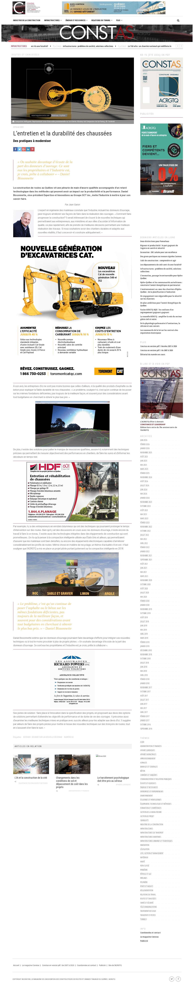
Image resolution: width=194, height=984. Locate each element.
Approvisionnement (147, 758)
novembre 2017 (146, 687)
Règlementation (146, 890)
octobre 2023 (145, 506)
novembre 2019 (146, 609)
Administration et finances (79, 791)
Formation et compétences (150, 808)
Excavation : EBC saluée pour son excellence (158, 252)
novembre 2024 (146, 477)
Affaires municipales (148, 754)
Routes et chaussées (25, 55)
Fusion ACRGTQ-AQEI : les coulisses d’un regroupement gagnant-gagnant (157, 311)
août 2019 (144, 617)
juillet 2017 (144, 699)
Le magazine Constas (149, 936)
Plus (118, 20)
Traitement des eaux (148, 911)
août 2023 (144, 510)
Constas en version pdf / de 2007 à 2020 (156, 350)
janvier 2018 (144, 683)
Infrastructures (52, 20)
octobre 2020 (145, 584)
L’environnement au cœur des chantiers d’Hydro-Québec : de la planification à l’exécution (161, 290)
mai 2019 (143, 629)
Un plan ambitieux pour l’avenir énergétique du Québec (160, 304)
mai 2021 (143, 572)
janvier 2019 (144, 646)
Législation (144, 849)
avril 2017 (144, 712)
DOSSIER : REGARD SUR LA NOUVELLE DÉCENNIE (42, 737)
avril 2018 (144, 675)
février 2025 (144, 473)
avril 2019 (144, 634)
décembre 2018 (146, 650)
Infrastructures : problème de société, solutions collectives (160, 270)
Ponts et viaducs (146, 886)
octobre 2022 (145, 530)
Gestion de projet (147, 816)
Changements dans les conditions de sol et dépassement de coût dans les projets (72, 782)
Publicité (144, 941)
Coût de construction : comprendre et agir (158, 260)
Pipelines (143, 878)
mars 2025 (144, 469)
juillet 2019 (144, 621)
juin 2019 (143, 625)
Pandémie (144, 869)
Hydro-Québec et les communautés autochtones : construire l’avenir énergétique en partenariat (161, 283)
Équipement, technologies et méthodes (33, 783)
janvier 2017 (144, 720)
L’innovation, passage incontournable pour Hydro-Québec (161, 277)
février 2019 (144, 642)
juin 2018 (143, 666)
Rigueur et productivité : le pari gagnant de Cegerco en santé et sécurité (159, 246)
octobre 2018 (145, 658)
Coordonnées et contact (150, 932)
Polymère (144, 882)
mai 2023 (143, 514)
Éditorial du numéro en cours (152, 354)
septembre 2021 (146, 559)
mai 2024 (143, 493)
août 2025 (144, 456)
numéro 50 (69, 737)
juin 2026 (143, 440)
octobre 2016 (145, 724)
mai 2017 (143, 708)
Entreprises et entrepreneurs (151, 791)
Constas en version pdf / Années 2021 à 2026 (158, 346)
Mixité (142, 861)
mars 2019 (144, 638)
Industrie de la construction (26, 20)
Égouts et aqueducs (148, 783)
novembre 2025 (146, 452)
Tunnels (143, 919)
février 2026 (144, 444)
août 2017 (144, 695)
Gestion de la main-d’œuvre (151, 812)
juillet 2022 (144, 535)
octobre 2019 (145, 613)
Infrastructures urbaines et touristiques (156, 841)
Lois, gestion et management (151, 853)
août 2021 (144, 563)
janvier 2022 (144, 551)
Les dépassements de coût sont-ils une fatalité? (161, 264)
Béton (142, 771)
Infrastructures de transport (151, 832)
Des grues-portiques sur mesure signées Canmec (161, 256)
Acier (142, 742)
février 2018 (144, 679)
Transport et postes (148, 915)
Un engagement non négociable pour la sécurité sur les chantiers (161, 297)
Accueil (16, 965)
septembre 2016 (146, 728)
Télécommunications (148, 907)
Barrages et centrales (149, 766)
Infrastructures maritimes (150, 836)
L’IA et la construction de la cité (31, 777)
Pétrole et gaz (145, 874)
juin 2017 (143, 704)
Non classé (144, 865)
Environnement (146, 795)
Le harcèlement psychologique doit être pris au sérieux (113, 779)
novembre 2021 (146, 555)
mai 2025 (143, 465)
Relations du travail (100, 20)
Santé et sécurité (147, 902)
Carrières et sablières (148, 775)
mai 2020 (143, 596)
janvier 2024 (144, 497)
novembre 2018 (146, 654)
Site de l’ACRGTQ (115, 965)
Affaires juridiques (123, 784)
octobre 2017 (145, 691)
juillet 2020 (144, 592)
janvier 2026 (144, 448)
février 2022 (144, 547)
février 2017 (144, 716)
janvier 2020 (144, 605)
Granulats (144, 820)
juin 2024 (143, 489)
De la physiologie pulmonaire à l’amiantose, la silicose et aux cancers (160, 324)
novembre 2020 (146, 580)
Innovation (144, 845)
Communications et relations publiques (156, 779)
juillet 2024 (144, 485)
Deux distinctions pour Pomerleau (154, 241)
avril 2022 (144, 543)
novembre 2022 (146, 526)
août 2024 (144, 481)
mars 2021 (144, 576)
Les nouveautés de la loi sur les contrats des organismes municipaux (159, 331)
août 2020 (144, 588)
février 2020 (144, 601)
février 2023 (144, 522)
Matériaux (144, 857)
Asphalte (143, 762)
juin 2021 (143, 568)
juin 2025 (143, 460)
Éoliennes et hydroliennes (150, 799)
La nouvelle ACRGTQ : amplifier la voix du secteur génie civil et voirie (161, 318)
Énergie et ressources (75, 20)
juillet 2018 (144, 662)
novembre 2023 (146, 502)
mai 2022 (143, 539)
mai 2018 (143, 671)
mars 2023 (144, 518)
